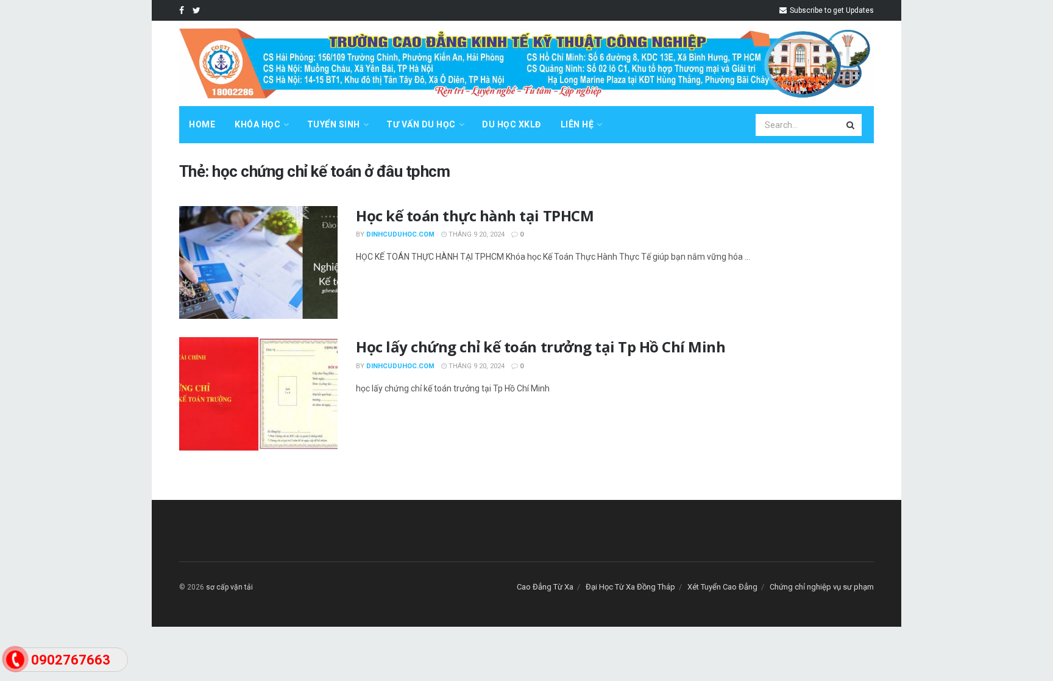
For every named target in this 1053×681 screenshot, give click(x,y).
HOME (202, 124)
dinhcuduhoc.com (400, 234)
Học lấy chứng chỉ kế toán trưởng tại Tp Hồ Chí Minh (541, 347)
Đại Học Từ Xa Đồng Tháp (630, 586)
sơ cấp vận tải (229, 587)
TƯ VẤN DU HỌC (421, 124)
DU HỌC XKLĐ (511, 124)
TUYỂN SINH (333, 124)
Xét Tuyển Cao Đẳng (722, 586)
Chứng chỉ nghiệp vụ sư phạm (822, 586)
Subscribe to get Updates (831, 10)
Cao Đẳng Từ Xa (545, 586)
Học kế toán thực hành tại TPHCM (475, 215)
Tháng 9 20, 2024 (476, 234)
